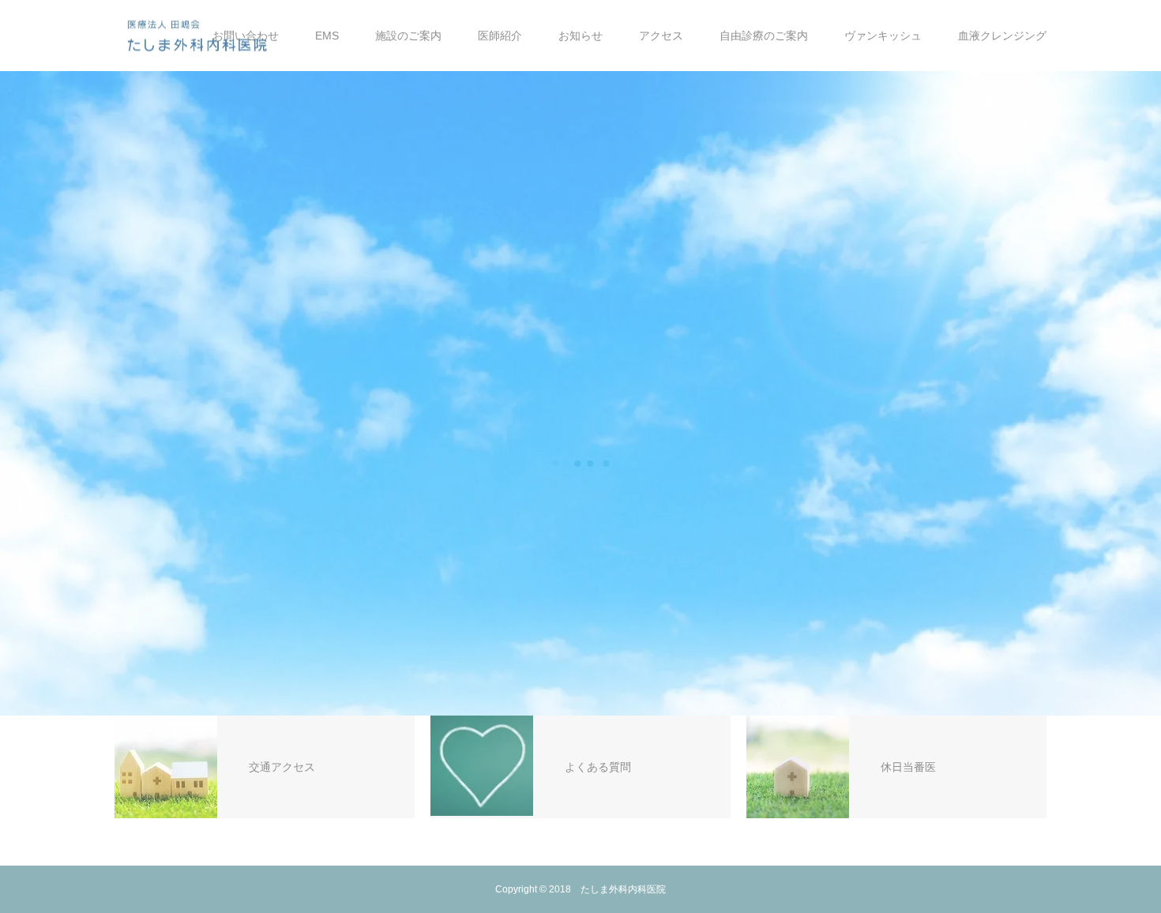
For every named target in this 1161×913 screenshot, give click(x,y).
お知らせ (580, 35)
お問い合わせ (245, 35)
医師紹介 (500, 35)
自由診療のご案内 (764, 35)
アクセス (661, 35)
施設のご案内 (408, 35)
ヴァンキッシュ (883, 35)
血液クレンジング (1002, 35)
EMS (327, 35)
